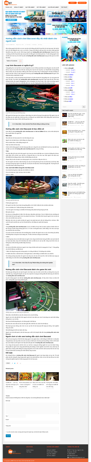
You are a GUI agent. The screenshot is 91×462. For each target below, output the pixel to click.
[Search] (84, 106)
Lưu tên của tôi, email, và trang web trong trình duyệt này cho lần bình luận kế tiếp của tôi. (27, 432)
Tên (7, 416)
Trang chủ (8, 7)
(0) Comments (77, 118)
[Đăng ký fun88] (74, 48)
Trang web (8, 425)
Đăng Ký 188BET (18, 7)
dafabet (71, 74)
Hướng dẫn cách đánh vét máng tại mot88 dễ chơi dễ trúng (52, 384)
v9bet (70, 96)
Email (7, 419)
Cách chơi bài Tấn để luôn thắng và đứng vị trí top (35, 124)
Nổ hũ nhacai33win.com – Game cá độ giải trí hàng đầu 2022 (25, 384)
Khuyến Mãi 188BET (53, 7)
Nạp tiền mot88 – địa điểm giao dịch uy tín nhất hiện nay (76, 184)
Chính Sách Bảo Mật (26, 460)
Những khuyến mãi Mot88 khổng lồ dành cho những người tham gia (76, 194)
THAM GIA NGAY (82, 2)
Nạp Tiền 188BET (30, 7)
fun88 (70, 88)
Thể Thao (28, 452)
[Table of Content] (20, 61)
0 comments (34, 44)
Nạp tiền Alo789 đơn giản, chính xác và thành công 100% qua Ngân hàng (76, 115)
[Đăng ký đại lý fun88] (24, 16)
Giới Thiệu (19, 460)
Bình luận (8, 400)
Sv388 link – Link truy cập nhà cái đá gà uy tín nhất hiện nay (12, 384)
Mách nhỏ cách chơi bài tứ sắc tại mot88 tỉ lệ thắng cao (39, 384)
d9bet (72, 81)
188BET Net (13, 460)
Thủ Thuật (64, 7)
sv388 (70, 101)
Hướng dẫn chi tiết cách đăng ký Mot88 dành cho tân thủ (76, 166)
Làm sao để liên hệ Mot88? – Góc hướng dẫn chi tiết (75, 175)
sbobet (71, 99)
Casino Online (30, 450)
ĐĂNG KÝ (72, 2)
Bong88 (73, 70)
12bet (70, 77)
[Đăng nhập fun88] (66, 29)
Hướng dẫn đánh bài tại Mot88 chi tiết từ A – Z (76, 157)
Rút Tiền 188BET (41, 7)
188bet (72, 92)
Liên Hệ (32, 460)
